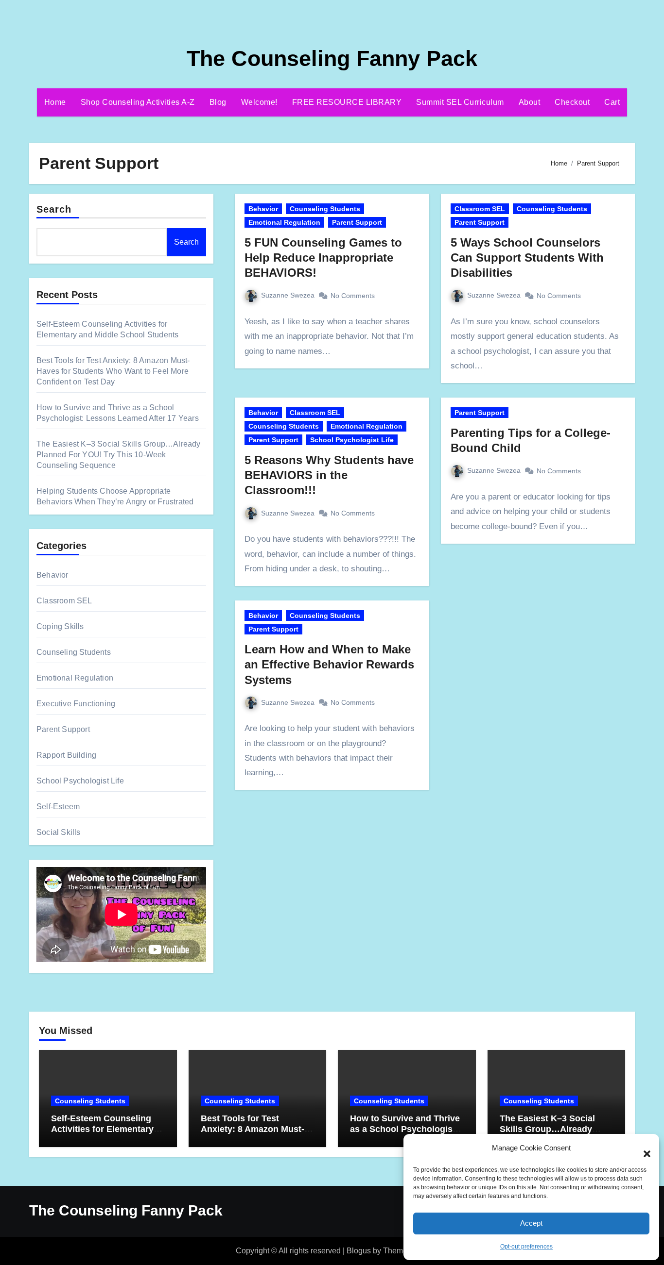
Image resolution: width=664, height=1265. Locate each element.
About (530, 102)
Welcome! (259, 102)
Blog (218, 102)
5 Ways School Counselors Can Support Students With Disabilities (527, 257)
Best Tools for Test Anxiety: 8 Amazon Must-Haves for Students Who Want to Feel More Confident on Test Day (113, 371)
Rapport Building (66, 755)
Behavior (52, 575)
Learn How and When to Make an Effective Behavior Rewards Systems (329, 664)
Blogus (359, 1251)
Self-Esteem (58, 806)
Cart (612, 102)
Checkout (572, 102)
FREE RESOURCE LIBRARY (347, 102)
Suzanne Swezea (288, 295)
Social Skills (58, 832)
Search (54, 209)
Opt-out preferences (526, 1246)
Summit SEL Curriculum (460, 102)
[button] (642, 1148)
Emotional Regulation (74, 678)
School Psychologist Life (80, 781)
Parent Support (63, 729)
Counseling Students (73, 652)
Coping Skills (60, 626)
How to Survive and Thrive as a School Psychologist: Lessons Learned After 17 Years (405, 1134)
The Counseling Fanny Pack (332, 58)
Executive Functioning (75, 703)
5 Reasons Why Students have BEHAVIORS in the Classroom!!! (329, 475)
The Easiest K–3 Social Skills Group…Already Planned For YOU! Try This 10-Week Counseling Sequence (118, 454)
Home (55, 102)
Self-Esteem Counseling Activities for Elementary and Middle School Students (102, 1134)
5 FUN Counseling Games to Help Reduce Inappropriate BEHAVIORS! (323, 257)
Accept (531, 1223)
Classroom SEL (64, 601)
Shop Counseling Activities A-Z (138, 102)
